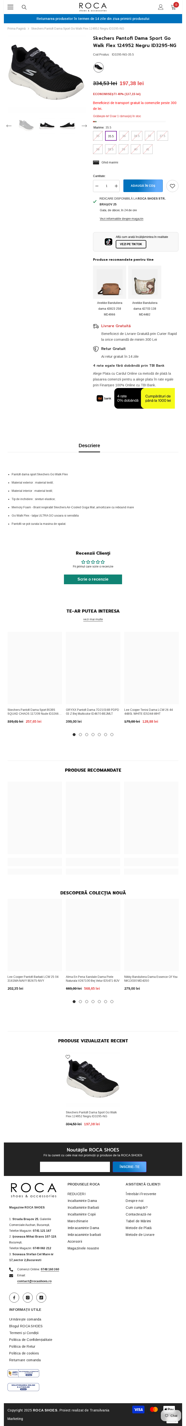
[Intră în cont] (160, 7)
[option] (47, 74)
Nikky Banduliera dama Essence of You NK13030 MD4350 (151, 978)
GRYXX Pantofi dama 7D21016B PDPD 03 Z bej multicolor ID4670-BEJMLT (92, 711)
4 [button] (93, 734)
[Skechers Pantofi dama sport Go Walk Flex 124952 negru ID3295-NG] (93, 1079)
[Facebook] (14, 1298)
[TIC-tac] (41, 1298)
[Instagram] (28, 1298)
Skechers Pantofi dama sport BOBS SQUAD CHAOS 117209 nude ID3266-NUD (34, 712)
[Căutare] (24, 7)
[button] (9, 126)
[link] (35, 862)
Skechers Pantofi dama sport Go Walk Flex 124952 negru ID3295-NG (91, 1114)
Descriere (89, 445)
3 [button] (86, 734)
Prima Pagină (17, 28)
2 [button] (80, 734)
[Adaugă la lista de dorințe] (172, 186)
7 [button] (111, 734)
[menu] (10, 7)
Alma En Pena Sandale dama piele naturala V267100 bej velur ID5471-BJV (92, 978)
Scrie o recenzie (93, 579)
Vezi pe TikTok (131, 244)
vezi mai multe (93, 619)
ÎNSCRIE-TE (130, 1167)
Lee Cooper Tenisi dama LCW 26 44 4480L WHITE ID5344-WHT (148, 711)
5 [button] (99, 734)
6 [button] (105, 734)
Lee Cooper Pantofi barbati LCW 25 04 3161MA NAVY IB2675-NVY (33, 978)
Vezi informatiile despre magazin (121, 218)
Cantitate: (99, 176)
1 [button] (74, 734)
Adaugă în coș (142, 185)
